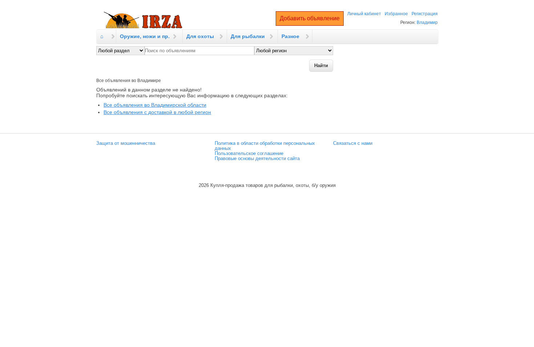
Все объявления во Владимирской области (155, 105)
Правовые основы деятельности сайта (257, 158)
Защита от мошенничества (125, 143)
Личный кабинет (364, 13)
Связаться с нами (352, 143)
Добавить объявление (310, 18)
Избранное (396, 13)
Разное (290, 36)
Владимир (427, 22)
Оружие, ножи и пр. (145, 36)
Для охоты (200, 36)
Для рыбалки (248, 36)
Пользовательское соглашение (249, 153)
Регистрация (425, 13)
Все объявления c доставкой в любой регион (157, 112)
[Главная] (143, 20)
